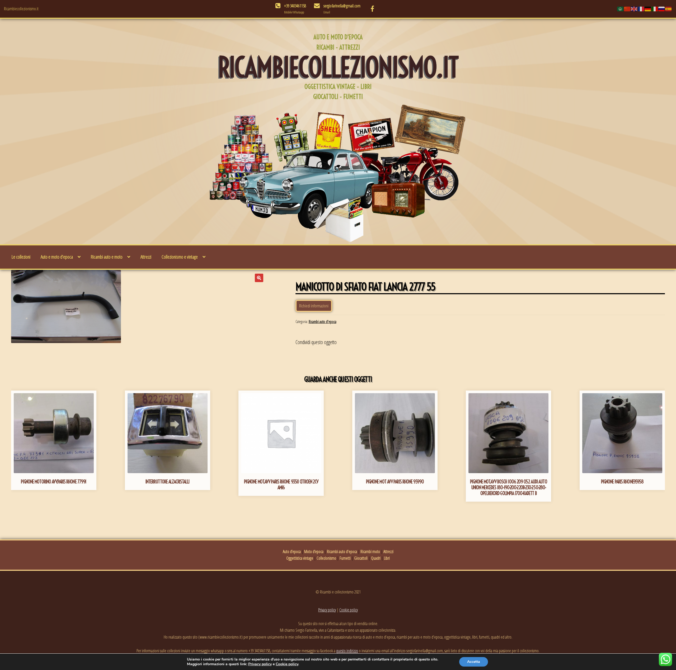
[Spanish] (668, 9)
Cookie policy (348, 610)
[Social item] (372, 9)
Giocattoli (361, 558)
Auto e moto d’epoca (57, 257)
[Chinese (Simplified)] (627, 9)
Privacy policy (327, 610)
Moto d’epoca (313, 551)
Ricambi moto (370, 551)
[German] (648, 9)
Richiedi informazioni (313, 306)
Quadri (376, 558)
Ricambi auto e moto (107, 257)
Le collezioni (21, 257)
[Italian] (654, 9)
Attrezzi (145, 257)
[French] (641, 9)
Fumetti (345, 558)
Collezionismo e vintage (180, 257)
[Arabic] (620, 9)
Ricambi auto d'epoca (322, 321)
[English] (634, 9)
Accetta (473, 661)
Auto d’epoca (292, 551)
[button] (259, 278)
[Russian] (661, 9)
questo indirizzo (347, 651)
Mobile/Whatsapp (294, 12)
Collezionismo (326, 558)
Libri (387, 558)
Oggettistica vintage (299, 558)
